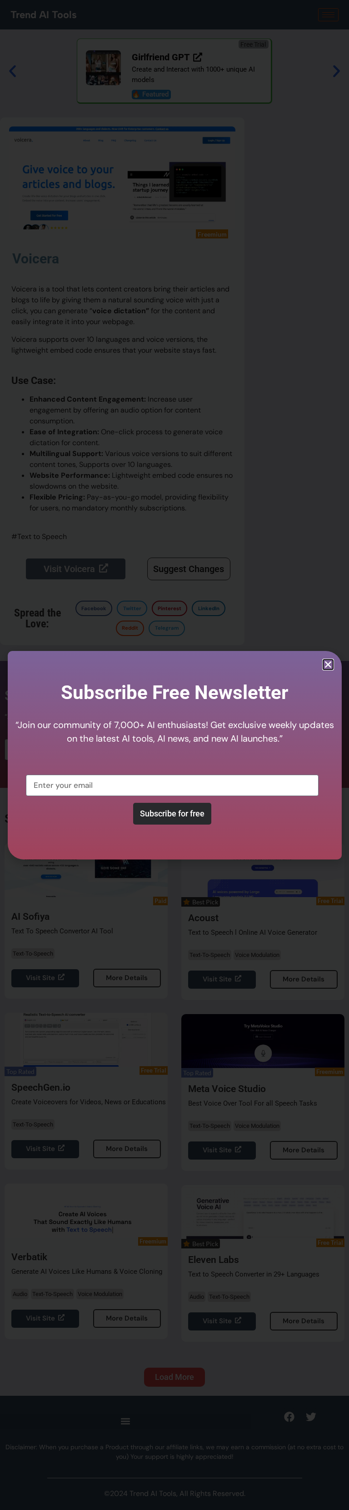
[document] (174, 755)
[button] (328, 664)
